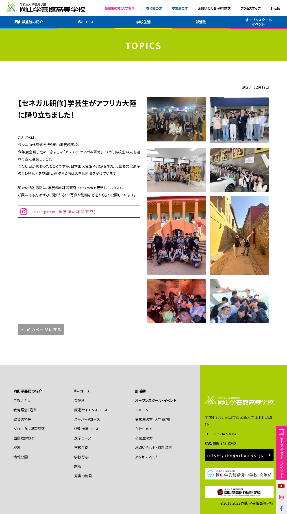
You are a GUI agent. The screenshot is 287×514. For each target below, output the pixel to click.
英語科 (79, 400)
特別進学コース (86, 428)
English (277, 8)
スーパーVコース (87, 419)
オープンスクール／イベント (281, 457)
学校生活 (143, 21)
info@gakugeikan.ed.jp (235, 455)
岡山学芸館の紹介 (28, 21)
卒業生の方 (180, 8)
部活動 (201, 21)
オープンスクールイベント (258, 22)
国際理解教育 (24, 438)
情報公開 (20, 457)
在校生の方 (154, 8)
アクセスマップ (251, 8)
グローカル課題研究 (29, 428)
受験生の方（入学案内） (120, 8)
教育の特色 (22, 419)
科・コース (86, 21)
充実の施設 (83, 475)
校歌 (17, 447)
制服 (77, 466)
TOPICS (141, 409)
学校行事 (81, 457)
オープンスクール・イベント (155, 400)
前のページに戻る (44, 329)
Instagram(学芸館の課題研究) (64, 211)
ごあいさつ (21, 400)
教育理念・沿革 (25, 409)
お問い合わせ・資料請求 (214, 8)
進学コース (82, 438)
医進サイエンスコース (90, 409)
